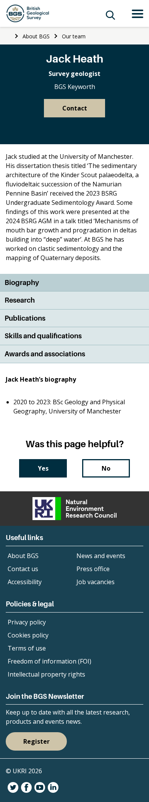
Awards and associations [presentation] (45, 354)
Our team (74, 36)
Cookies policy (28, 635)
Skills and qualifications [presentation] (43, 336)
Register (36, 741)
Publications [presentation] (25, 318)
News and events (100, 556)
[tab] (74, 283)
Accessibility (25, 582)
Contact (74, 108)
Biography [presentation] (22, 282)
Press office (93, 569)
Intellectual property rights (46, 674)
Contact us (23, 569)
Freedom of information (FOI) (49, 661)
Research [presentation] (20, 300)
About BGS (36, 36)
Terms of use (27, 648)
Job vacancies (95, 582)
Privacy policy (27, 622)
